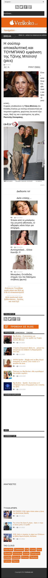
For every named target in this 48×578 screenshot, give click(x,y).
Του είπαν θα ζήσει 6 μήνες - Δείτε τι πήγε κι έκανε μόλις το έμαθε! (28, 524)
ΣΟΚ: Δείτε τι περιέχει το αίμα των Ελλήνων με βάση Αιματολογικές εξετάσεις (28, 535)
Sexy (39, 549)
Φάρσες (15, 561)
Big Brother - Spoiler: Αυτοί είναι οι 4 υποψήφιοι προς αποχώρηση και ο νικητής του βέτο (28, 385)
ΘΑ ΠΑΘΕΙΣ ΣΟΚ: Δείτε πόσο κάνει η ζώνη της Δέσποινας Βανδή (28, 512)
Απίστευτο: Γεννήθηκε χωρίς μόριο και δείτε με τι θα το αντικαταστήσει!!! (14, 290)
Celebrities (18, 549)
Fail (26, 549)
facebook (25, 7)
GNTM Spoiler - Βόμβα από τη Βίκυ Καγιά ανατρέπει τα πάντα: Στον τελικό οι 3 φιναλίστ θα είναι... (28, 361)
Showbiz (8, 64)
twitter (21, 7)
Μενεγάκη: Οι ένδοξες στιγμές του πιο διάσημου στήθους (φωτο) (23, 277)
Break (7, 36)
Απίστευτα (17, 553)
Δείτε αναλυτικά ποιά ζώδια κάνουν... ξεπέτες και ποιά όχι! (13, 299)
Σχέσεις (7, 561)
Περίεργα (34, 557)
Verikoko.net (29, 572)
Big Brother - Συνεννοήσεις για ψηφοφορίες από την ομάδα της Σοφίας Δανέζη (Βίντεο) (27, 338)
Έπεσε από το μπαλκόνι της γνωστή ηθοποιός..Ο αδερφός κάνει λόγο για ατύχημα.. (23, 224)
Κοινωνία (16, 557)
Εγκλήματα (35, 553)
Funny (32, 549)
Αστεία (26, 553)
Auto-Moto (8, 549)
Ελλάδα (7, 557)
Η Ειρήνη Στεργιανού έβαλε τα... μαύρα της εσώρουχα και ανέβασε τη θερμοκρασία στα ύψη (28, 349)
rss (17, 7)
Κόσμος (25, 557)
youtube (30, 7)
